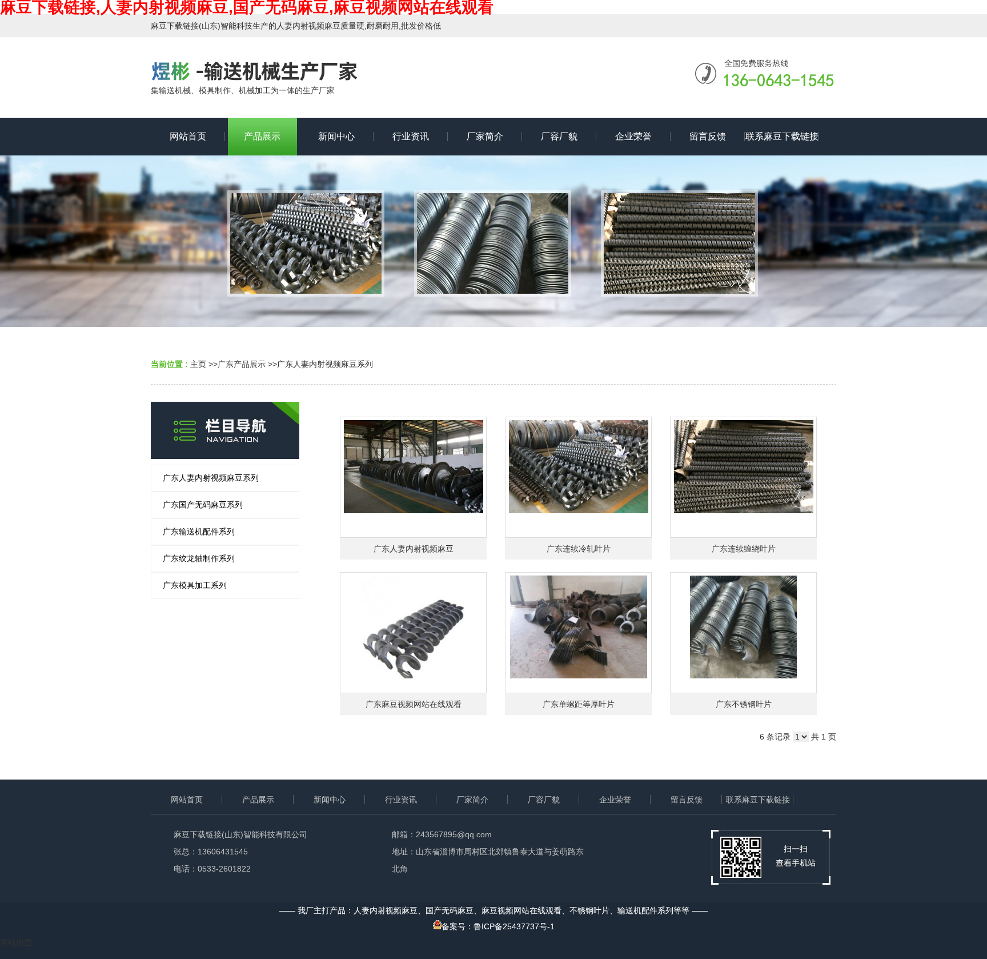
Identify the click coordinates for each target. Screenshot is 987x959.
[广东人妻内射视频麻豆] (413, 477)
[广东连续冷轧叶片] (578, 477)
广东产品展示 (242, 364)
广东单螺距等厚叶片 (579, 704)
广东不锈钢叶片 (744, 704)
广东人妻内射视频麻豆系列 (325, 364)
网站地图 (16, 942)
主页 (198, 364)
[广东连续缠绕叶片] (743, 477)
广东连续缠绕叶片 (744, 548)
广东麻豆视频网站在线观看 (414, 704)
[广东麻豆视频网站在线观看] (413, 632)
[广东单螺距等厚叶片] (578, 632)
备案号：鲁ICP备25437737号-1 (498, 926)
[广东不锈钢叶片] (743, 632)
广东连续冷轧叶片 (579, 548)
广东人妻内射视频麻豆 (414, 548)
